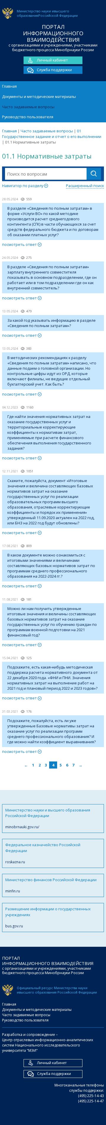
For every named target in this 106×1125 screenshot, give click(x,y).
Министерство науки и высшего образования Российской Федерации (47, 818)
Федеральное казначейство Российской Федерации (42, 853)
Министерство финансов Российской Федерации (51, 885)
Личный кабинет (52, 60)
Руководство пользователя (27, 116)
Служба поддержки (54, 69)
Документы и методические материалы (39, 96)
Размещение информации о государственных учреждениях (48, 917)
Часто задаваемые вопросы (28, 106)
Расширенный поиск (85, 185)
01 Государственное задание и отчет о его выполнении (51, 133)
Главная (9, 86)
